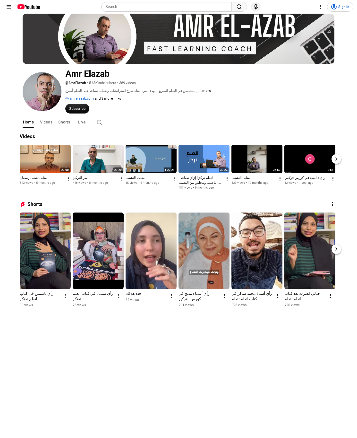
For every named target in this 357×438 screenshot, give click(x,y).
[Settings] (320, 7)
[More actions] (68, 179)
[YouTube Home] (28, 7)
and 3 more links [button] (108, 98)
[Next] (336, 159)
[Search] (239, 7)
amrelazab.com (81, 98)
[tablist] (178, 122)
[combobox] (167, 7)
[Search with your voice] (256, 7)
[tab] (28, 122)
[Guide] (9, 7)
